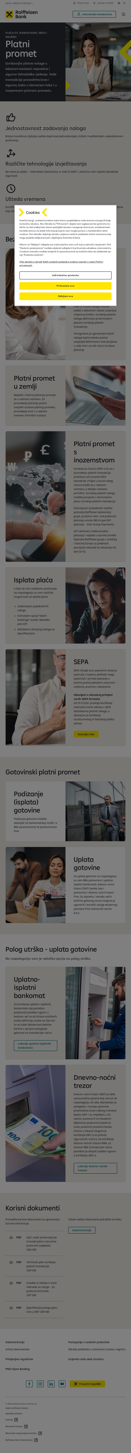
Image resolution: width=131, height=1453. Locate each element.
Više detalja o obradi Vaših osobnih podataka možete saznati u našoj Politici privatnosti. (61, 263)
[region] (65, 255)
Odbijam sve (65, 296)
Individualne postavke (65, 275)
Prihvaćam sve (66, 285)
